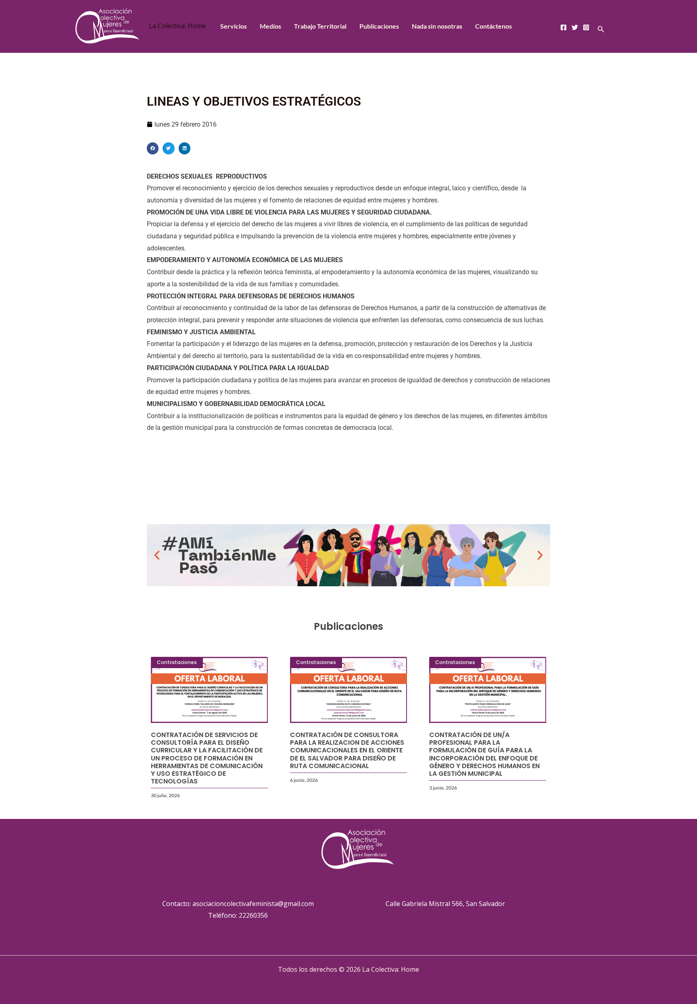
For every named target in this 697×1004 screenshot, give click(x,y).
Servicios (233, 26)
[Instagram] (586, 27)
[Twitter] (575, 27)
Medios (270, 26)
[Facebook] (563, 27)
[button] (601, 29)
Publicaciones (379, 26)
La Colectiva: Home (177, 25)
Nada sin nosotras (437, 26)
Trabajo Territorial (320, 26)
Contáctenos (493, 26)
